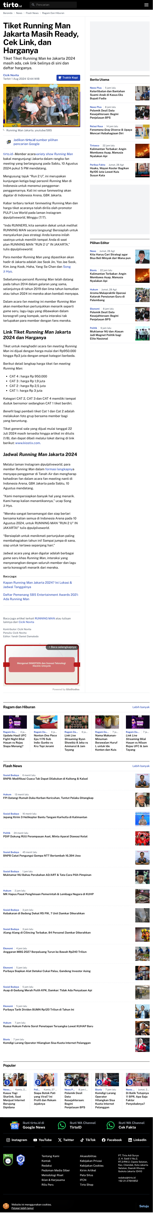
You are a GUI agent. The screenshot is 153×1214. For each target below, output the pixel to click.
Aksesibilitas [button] (88, 1156)
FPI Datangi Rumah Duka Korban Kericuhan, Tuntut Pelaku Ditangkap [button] (48, 798)
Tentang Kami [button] (50, 1156)
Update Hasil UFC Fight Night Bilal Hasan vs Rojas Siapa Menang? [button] (14, 741)
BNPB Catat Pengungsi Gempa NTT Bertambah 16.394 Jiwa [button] (42, 855)
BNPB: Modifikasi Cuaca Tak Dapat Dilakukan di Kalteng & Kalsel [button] (45, 778)
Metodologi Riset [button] (52, 1175)
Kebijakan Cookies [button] (92, 1165)
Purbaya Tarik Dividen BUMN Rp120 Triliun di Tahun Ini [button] (38, 1009)
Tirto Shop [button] (86, 1184)
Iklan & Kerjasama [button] (53, 1180)
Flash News (32, 13)
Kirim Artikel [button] (88, 1170)
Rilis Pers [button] (48, 1184)
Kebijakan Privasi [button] (91, 1161)
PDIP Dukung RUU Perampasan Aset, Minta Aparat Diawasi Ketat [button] (45, 836)
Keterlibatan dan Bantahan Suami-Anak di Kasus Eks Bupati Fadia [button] (107, 95)
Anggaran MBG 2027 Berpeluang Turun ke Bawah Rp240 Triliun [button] (45, 952)
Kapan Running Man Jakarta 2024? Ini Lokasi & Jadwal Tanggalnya (37, 585)
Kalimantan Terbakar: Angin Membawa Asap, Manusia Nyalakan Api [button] (108, 153)
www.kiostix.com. (28, 443)
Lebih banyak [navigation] (141, 707)
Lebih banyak (141, 766)
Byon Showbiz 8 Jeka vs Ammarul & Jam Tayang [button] (76, 742)
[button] (12, 5)
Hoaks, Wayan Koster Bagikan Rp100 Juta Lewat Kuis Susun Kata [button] (109, 172)
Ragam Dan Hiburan (53, 13)
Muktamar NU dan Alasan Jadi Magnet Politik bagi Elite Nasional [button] (106, 335)
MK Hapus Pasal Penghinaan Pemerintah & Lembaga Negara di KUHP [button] (48, 894)
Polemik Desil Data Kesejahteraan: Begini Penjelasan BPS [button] (104, 114)
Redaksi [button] (47, 1165)
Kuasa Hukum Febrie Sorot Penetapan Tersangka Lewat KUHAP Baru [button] (48, 1026)
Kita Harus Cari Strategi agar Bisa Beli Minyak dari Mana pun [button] (110, 256)
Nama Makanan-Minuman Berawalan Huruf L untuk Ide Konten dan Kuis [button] (106, 742)
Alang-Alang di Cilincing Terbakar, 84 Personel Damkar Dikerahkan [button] (47, 932)
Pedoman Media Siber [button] (56, 1170)
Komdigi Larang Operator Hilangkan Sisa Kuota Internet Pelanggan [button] (47, 1043)
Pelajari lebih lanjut (23, 1208)
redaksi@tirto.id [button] (126, 1177)
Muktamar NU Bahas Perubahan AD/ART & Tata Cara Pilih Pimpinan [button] (47, 875)
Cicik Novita (11, 75)
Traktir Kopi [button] (70, 77)
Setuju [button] (144, 1206)
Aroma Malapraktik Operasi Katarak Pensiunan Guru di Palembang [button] (108, 297)
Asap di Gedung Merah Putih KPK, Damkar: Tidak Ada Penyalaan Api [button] (47, 990)
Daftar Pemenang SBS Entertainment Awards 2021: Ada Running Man (40, 597)
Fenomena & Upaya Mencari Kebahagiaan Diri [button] (111, 131)
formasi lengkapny (58, 469)
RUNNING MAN (45, 618)
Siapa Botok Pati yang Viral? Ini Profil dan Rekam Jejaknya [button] (45, 1099)
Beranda (8, 13)
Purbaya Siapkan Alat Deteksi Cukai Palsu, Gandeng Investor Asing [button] (47, 971)
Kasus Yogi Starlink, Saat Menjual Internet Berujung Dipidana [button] (14, 1100)
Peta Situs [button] (86, 1175)
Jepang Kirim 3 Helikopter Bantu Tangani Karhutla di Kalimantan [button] (45, 817)
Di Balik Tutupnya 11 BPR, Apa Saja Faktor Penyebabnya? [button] (137, 1099)
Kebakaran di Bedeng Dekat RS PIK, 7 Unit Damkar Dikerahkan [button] (44, 913)
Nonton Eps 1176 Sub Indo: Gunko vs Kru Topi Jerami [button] (45, 741)
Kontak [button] (46, 1161)
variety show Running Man (54, 154)
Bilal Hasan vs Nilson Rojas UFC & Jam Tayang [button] (137, 742)
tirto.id (8, 154)
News (19, 13)
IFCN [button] (83, 1180)
